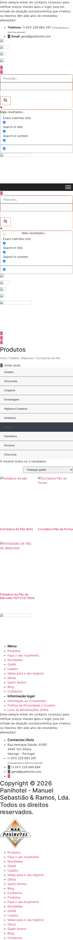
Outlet (11, 866)
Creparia (9, 390)
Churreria (10, 454)
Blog (10, 888)
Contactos (14, 893)
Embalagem (11, 399)
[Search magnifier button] (5, 100)
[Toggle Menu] (68, 187)
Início (3, 358)
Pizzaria (9, 445)
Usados (9, 372)
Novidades (15, 861)
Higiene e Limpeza (15, 408)
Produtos (13, 852)
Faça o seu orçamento (23, 857)
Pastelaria (10, 436)
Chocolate (10, 381)
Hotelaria (10, 417)
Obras (11, 879)
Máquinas (27, 358)
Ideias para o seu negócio (25, 875)
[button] (10, 365)
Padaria (14, 358)
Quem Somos (16, 884)
